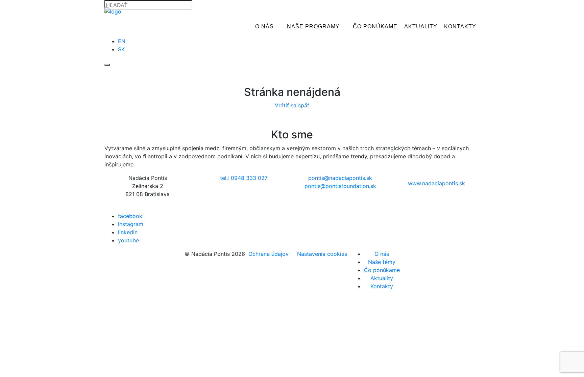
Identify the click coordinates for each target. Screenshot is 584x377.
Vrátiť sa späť (292, 105)
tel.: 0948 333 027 (244, 177)
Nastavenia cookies (322, 253)
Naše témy (381, 262)
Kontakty (460, 26)
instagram (130, 224)
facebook (130, 216)
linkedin (128, 232)
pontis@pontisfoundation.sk (340, 186)
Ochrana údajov (268, 253)
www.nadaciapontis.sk (436, 183)
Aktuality (420, 26)
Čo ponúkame (375, 26)
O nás (264, 26)
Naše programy (313, 26)
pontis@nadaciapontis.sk (340, 177)
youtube (128, 240)
